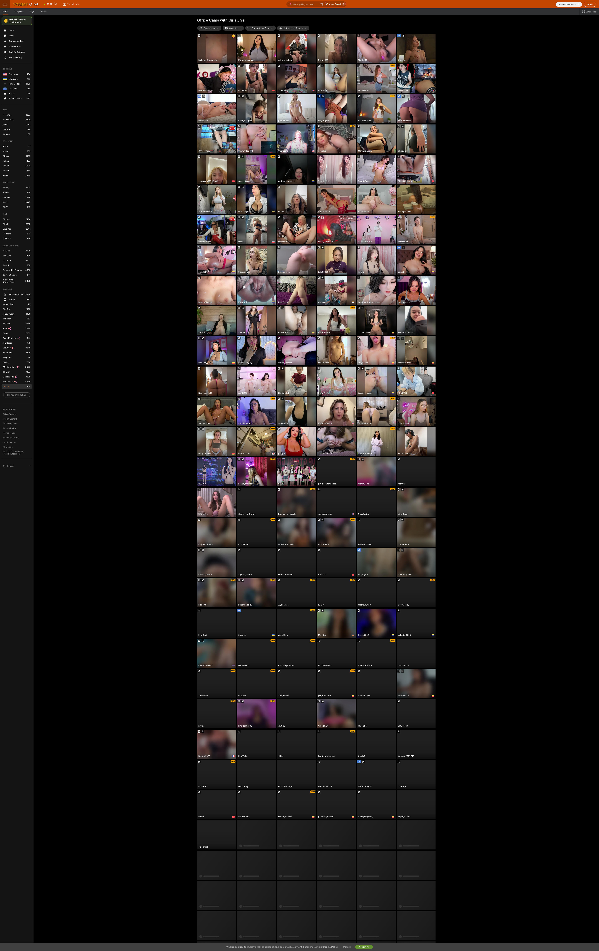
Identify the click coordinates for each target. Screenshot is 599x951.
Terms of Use (9, 433)
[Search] (322, 4)
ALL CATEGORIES (18, 395)
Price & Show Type (261, 28)
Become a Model (10, 438)
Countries (233, 28)
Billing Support (9, 414)
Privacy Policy (9, 428)
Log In (590, 4)
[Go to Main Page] (25, 4)
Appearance (209, 28)
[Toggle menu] (5, 4)
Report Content (10, 419)
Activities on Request (293, 28)
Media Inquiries (10, 424)
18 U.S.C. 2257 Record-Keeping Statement (13, 453)
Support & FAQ (9, 410)
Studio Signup (9, 442)
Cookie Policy (330, 947)
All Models (8, 447)
